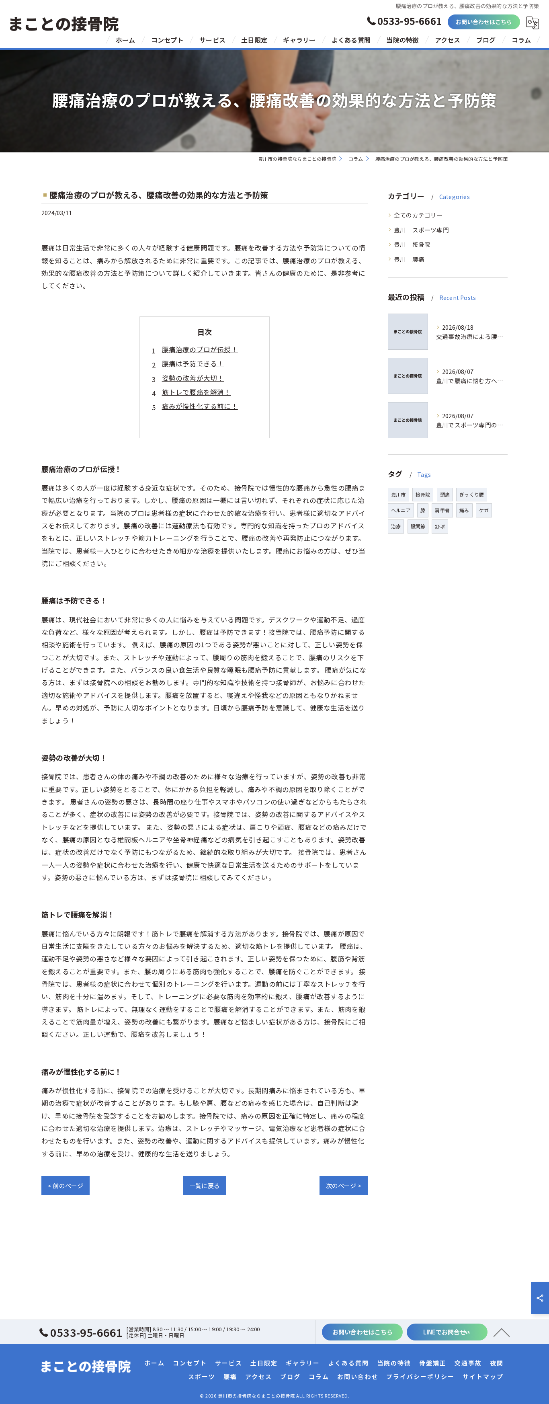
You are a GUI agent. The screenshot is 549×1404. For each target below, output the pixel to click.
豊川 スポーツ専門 (421, 230)
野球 (440, 526)
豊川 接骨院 (412, 244)
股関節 (418, 526)
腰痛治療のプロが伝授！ (200, 349)
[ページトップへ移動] (502, 1332)
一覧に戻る (204, 1185)
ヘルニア (401, 510)
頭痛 (445, 494)
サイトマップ (483, 1376)
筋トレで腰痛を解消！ (196, 392)
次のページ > (343, 1185)
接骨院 (423, 494)
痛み (464, 510)
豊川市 (398, 494)
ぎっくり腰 (471, 494)
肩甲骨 (442, 510)
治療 (396, 526)
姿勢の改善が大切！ (193, 378)
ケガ (484, 510)
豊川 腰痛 (409, 259)
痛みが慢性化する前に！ (200, 406)
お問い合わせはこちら (484, 22)
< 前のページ (65, 1185)
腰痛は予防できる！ (193, 363)
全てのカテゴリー (418, 215)
